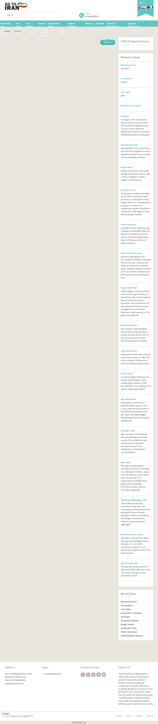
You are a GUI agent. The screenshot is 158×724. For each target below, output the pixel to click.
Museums (89, 25)
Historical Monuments (112, 25)
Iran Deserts (29, 25)
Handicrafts (32, 34)
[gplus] (88, 674)
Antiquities (100, 25)
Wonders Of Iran (5, 25)
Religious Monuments (133, 25)
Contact (139, 716)
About (128, 716)
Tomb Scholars (62, 34)
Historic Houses (16, 34)
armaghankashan (53, 673)
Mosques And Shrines (53, 25)
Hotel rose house (129, 631)
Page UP (107, 42)
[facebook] (83, 674)
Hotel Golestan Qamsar (132, 635)
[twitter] (93, 674)
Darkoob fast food (129, 620)
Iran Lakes (18, 25)
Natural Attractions (45, 34)
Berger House (127, 624)
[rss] (98, 674)
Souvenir (41, 25)
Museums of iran (129, 601)
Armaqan (125, 616)
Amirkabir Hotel (128, 628)
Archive (149, 716)
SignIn (142, 2)
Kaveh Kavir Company (131, 613)
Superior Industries (72, 25)
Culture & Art (4, 34)
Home (119, 716)
